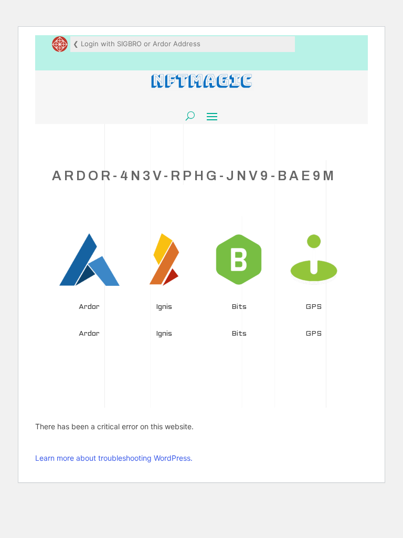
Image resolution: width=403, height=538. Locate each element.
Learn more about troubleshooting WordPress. (114, 457)
